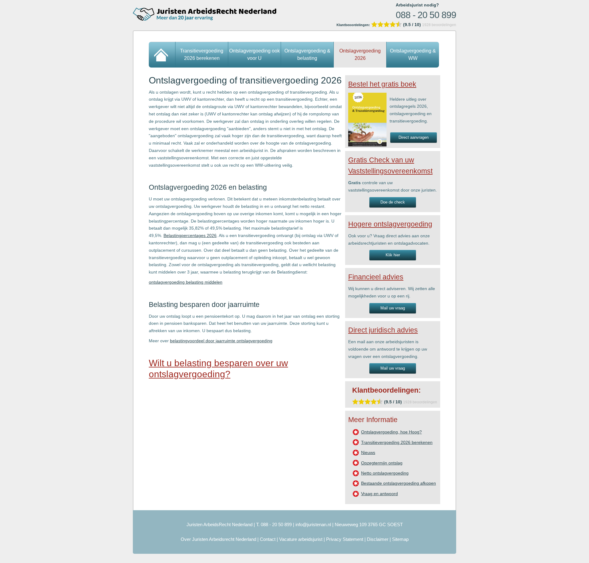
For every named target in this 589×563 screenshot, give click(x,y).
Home (162, 55)
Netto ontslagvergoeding (385, 473)
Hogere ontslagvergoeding (390, 224)
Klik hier (393, 255)
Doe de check (392, 202)
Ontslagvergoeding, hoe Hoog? (391, 431)
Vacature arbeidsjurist (300, 539)
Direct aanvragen (413, 137)
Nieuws (368, 452)
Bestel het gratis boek (382, 84)
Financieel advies (375, 277)
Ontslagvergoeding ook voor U (254, 54)
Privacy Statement (344, 539)
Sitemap (400, 539)
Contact (267, 539)
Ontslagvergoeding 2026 (360, 54)
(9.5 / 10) (379, 24)
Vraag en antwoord (379, 493)
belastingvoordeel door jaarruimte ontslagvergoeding (221, 340)
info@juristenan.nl (313, 524)
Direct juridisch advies (383, 330)
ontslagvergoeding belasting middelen (185, 282)
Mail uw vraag (392, 308)
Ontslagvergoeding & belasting (307, 54)
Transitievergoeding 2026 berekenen (201, 54)
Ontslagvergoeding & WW (413, 54)
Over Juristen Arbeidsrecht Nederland (218, 539)
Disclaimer (377, 539)
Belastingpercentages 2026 (190, 235)
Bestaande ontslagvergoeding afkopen (398, 483)
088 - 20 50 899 (426, 15)
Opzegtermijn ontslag (381, 462)
